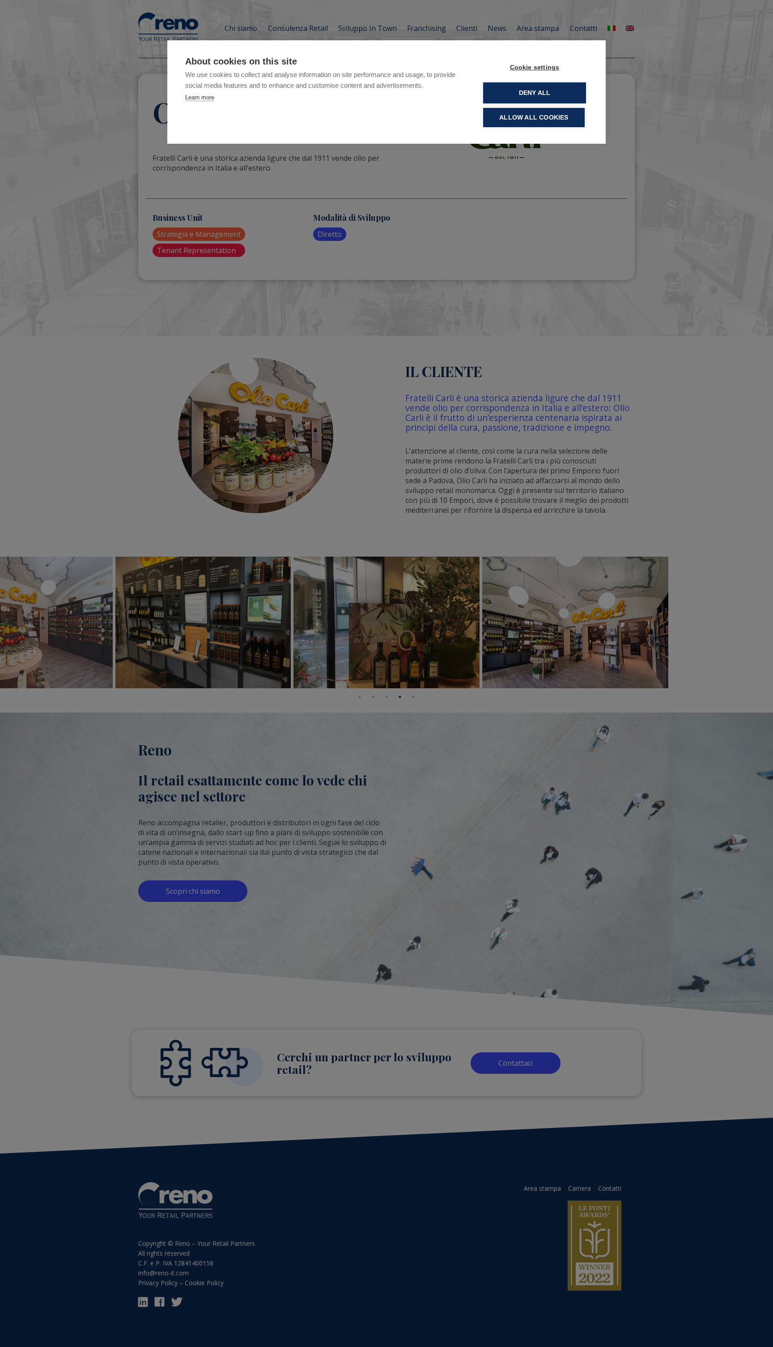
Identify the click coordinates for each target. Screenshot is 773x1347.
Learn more (199, 97)
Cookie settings (535, 67)
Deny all (535, 93)
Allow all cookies (533, 117)
